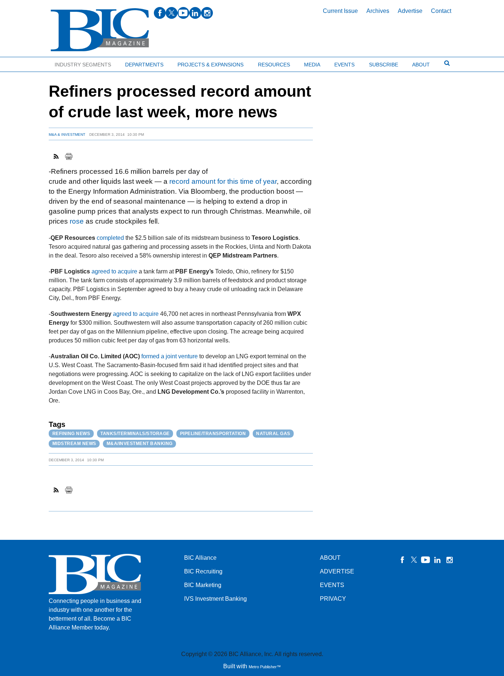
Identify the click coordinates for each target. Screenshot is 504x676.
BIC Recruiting (203, 571)
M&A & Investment (67, 134)
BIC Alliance (200, 558)
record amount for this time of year (223, 181)
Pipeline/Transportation (213, 433)
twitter (171, 13)
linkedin (195, 13)
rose (77, 221)
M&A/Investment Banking (140, 443)
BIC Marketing (202, 585)
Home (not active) (22, 62)
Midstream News (74, 443)
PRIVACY (333, 599)
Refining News (71, 433)
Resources (274, 65)
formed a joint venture (169, 356)
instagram (207, 13)
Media (312, 65)
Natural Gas (273, 433)
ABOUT (330, 558)
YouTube (426, 560)
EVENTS (332, 585)
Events (344, 65)
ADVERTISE (337, 571)
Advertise (410, 11)
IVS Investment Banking (215, 599)
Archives (377, 11)
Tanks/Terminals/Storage (135, 433)
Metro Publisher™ (265, 667)
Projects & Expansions (210, 65)
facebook (160, 13)
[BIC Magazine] (100, 30)
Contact (441, 11)
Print (68, 156)
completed (110, 238)
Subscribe (383, 65)
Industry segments (83, 65)
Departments (144, 65)
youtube (183, 13)
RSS (56, 156)
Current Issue (340, 11)
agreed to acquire (114, 271)
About (421, 65)
